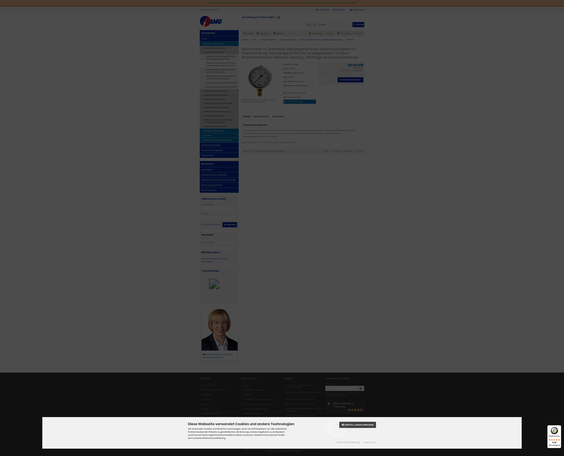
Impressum (370, 442)
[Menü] (559, 427)
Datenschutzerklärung (348, 442)
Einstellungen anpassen (359, 425)
